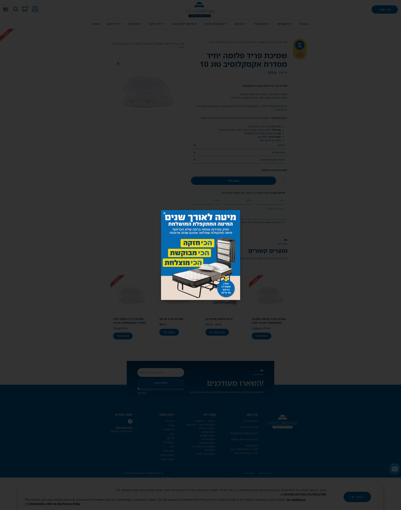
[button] (164, 213)
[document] (200, 255)
